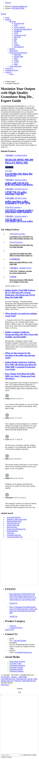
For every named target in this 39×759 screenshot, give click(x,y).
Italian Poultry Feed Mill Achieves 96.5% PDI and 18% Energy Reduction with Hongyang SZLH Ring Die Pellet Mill (20, 293)
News (12, 74)
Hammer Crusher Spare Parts (17, 519)
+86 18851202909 (18, 8)
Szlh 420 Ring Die (13, 523)
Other (16, 64)
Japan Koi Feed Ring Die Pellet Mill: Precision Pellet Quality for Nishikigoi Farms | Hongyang (21, 255)
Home (7, 18)
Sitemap (14, 677)
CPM (16, 25)
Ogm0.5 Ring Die (13, 525)
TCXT (16, 62)
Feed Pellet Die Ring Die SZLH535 (18, 174)
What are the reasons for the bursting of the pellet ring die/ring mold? (20, 355)
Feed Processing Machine (18, 53)
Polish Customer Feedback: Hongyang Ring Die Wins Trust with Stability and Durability (21, 334)
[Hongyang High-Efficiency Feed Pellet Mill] (15, 259)
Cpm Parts (10, 533)
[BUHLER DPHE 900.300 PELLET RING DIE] (16, 155)
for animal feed (19, 23)
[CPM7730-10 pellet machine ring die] (16, 189)
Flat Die (12, 49)
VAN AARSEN (19, 27)
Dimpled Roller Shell (14, 521)
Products (8, 19)
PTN (15, 43)
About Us (8, 72)
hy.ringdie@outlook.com (18, 6)
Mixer (16, 58)
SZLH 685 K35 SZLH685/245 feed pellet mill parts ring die (19, 221)
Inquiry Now (9, 629)
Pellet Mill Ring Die (29, 681)
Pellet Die (17, 681)
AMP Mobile (22, 677)
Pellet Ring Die (21, 679)
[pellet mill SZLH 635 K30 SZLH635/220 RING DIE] (16, 180)
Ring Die (13, 21)
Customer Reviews (11, 70)
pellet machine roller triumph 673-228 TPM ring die (17, 203)
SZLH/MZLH (19, 47)
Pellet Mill (17, 55)
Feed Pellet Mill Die (14, 517)
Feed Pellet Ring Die (8, 679)
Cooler (16, 60)
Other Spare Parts (16, 66)
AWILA (17, 45)
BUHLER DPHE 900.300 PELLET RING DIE (19, 161)
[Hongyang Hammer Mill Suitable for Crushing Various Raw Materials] (13, 277)
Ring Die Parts (12, 527)
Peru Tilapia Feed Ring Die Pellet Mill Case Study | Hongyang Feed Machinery (20, 376)
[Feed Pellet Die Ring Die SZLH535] (8, 171)
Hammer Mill (18, 56)
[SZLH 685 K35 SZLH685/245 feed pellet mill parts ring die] (16, 216)
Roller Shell (14, 51)
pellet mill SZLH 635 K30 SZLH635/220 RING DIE (19, 185)
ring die (30, 679)
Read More (9, 167)
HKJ (15, 39)
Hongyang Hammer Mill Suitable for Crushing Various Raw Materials (21, 282)
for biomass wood (20, 35)
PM (15, 41)
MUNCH (17, 37)
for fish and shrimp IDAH (23, 29)
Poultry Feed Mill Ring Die (16, 529)
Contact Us (9, 68)
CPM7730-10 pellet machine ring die (16, 193)
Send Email (5, 685)
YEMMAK (18, 31)
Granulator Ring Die (14, 535)
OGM (16, 33)
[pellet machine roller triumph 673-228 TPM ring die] (16, 198)
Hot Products (5, 677)
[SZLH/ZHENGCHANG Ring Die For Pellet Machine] (16, 242)
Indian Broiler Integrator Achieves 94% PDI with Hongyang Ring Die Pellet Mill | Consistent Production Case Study (20, 365)
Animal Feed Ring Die (14, 537)
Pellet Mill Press (12, 531)
